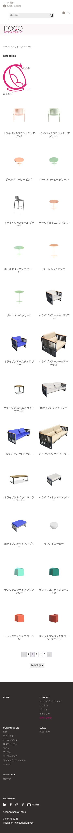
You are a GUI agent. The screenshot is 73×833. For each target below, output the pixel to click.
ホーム (6, 46)
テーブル (7, 752)
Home (6, 697)
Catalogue (9, 774)
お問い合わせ (46, 717)
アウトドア (17, 46)
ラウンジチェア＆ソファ (14, 760)
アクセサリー (9, 736)
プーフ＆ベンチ (10, 756)
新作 (5, 732)
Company (45, 697)
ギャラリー (45, 713)
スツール (7, 764)
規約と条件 (45, 732)
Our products (11, 728)
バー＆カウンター (11, 740)
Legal (43, 728)
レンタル (44, 705)
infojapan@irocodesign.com (18, 822)
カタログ (8, 93)
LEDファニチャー (11, 744)
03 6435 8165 (10, 818)
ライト (6, 748)
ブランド (44, 709)
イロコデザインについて (51, 701)
